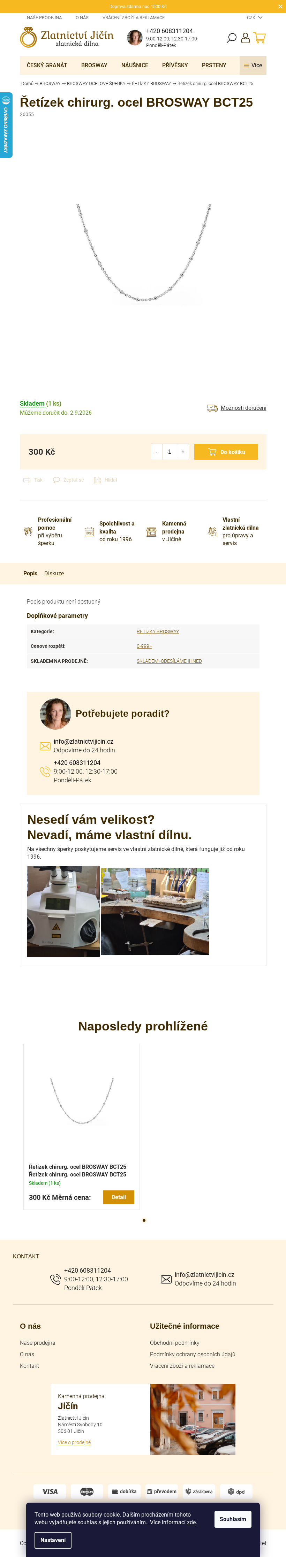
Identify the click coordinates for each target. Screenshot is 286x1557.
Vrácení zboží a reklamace (134, 17)
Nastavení (53, 1540)
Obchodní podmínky (175, 1343)
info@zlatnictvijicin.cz (83, 741)
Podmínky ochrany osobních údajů (192, 1354)
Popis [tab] (30, 573)
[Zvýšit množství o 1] (183, 452)
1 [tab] (144, 1220)
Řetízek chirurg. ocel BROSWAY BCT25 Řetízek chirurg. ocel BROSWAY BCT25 (77, 1171)
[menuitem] (47, 65)
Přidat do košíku (226, 452)
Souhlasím (233, 1519)
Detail (119, 1197)
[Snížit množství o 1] (157, 452)
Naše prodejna (44, 17)
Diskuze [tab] (54, 573)
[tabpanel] (81, 1126)
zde (191, 1522)
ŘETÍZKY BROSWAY (158, 631)
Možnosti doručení (243, 408)
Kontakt (29, 1366)
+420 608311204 (77, 762)
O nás (82, 17)
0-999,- (144, 646)
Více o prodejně (74, 1442)
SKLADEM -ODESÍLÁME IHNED (169, 661)
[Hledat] (232, 38)
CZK (251, 17)
